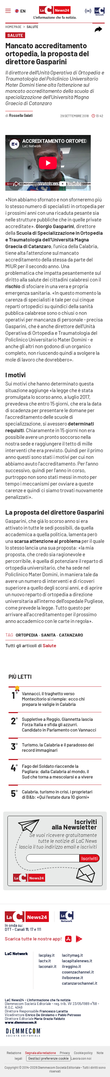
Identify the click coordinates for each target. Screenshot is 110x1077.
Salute (32, 27)
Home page (13, 27)
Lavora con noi (81, 1058)
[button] (98, 29)
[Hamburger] (8, 11)
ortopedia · (28, 634)
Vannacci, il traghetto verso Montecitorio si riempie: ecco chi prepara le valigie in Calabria (53, 699)
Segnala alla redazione (40, 1053)
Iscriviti (89, 858)
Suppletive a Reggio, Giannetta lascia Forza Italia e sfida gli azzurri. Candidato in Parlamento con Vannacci (59, 724)
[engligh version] (17, 10)
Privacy (65, 1053)
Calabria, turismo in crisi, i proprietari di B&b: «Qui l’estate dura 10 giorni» (57, 794)
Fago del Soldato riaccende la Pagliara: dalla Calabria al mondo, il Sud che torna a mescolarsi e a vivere (57, 771)
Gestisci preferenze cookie (48, 1058)
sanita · (49, 634)
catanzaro (71, 634)
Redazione (14, 1053)
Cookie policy (83, 1053)
